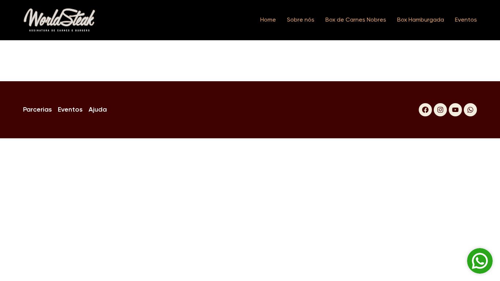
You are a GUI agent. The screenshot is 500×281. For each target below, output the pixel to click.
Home (268, 20)
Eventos (466, 20)
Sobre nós (300, 20)
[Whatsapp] (470, 109)
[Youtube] (455, 109)
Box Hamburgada (420, 20)
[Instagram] (440, 109)
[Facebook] (425, 109)
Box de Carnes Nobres (355, 20)
